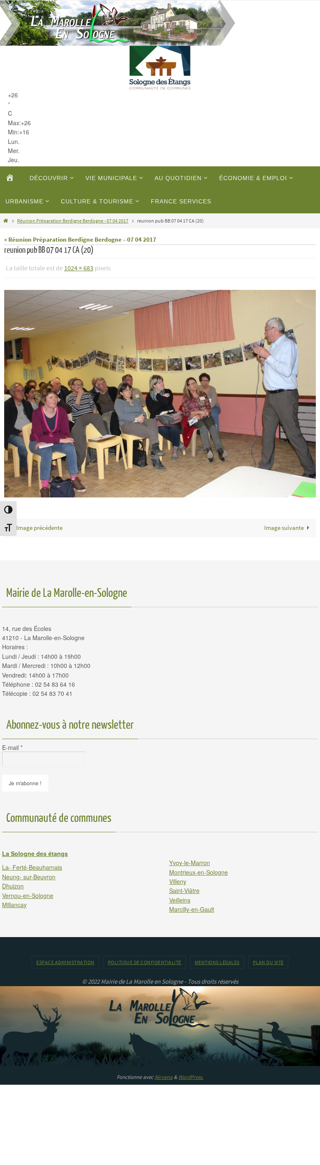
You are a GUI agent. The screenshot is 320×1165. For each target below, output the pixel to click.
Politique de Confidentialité (144, 960)
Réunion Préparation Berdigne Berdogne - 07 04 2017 (72, 221)
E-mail (12, 745)
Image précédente (39, 525)
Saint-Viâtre (184, 888)
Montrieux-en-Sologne (198, 870)
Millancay (14, 902)
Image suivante (284, 525)
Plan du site (268, 960)
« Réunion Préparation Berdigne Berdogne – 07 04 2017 (80, 239)
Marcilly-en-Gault (191, 907)
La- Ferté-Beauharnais (32, 865)
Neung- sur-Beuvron (28, 874)
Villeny (177, 879)
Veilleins (179, 897)
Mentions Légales (217, 960)
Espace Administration (65, 960)
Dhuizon (13, 884)
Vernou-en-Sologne (27, 893)
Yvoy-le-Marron (189, 860)
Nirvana (163, 1074)
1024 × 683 (78, 267)
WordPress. (190, 1074)
